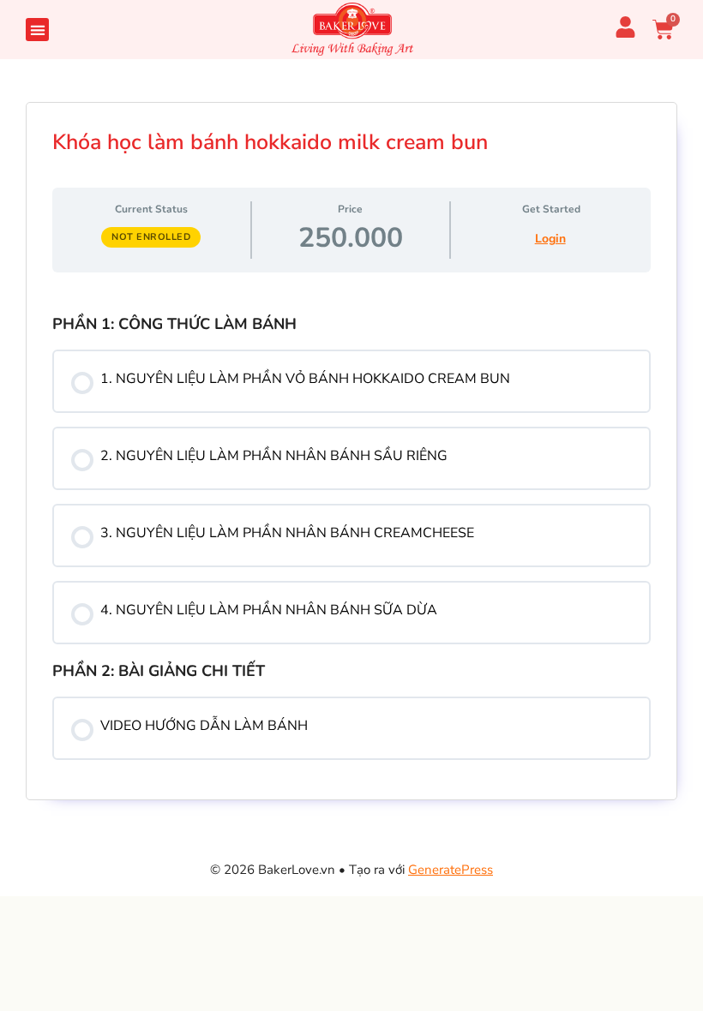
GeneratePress (450, 869)
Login (550, 238)
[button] (37, 29)
